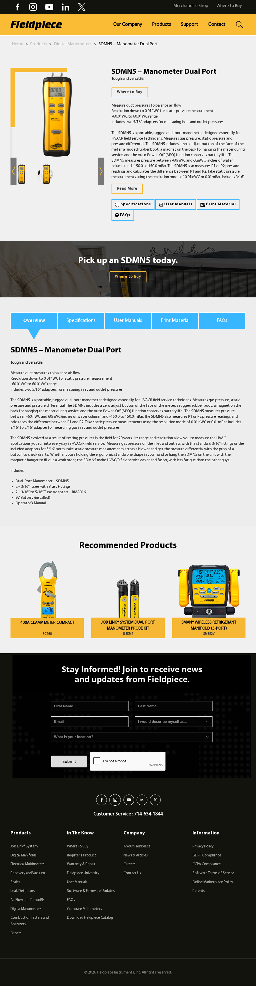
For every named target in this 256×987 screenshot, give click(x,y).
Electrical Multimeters (27, 864)
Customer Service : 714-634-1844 (128, 814)
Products (161, 24)
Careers (130, 864)
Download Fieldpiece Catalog (90, 918)
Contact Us (132, 873)
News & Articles (136, 855)
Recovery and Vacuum (27, 873)
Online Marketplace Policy (212, 882)
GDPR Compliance (206, 855)
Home (17, 44)
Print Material (220, 204)
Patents (198, 891)
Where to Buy (229, 6)
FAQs (124, 215)
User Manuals (177, 204)
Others (16, 933)
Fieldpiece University (83, 873)
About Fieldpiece (137, 846)
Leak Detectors (22, 891)
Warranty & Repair (81, 864)
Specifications (135, 204)
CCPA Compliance (206, 864)
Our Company (127, 24)
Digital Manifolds (23, 855)
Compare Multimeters (84, 909)
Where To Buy (77, 846)
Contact (217, 24)
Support (189, 24)
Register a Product (81, 855)
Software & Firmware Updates (91, 891)
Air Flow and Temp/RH (27, 900)
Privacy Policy (203, 846)
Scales (15, 882)
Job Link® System (24, 846)
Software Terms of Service (213, 873)
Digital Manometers (73, 44)
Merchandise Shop (191, 6)
